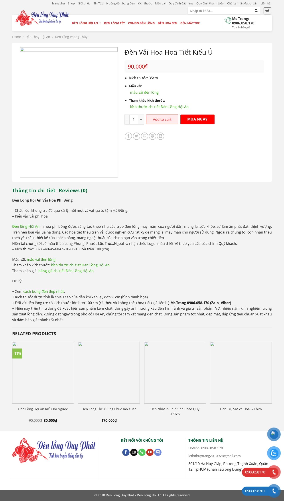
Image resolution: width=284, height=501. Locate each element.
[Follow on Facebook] (126, 452)
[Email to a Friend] (144, 136)
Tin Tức (98, 3)
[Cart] (268, 10)
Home (16, 37)
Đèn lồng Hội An (25, 226)
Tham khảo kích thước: (147, 100)
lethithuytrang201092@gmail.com (214, 455)
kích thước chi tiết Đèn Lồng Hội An (159, 106)
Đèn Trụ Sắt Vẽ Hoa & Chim (241, 409)
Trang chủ (58, 3)
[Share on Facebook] (128, 136)
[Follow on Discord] (158, 452)
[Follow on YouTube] (150, 452)
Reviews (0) (73, 190)
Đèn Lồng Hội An (85, 23)
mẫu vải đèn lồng (144, 92)
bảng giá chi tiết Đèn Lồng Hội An (66, 270)
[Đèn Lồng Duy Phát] (42, 18)
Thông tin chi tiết (34, 190)
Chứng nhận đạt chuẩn (242, 3)
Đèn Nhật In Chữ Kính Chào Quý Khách (174, 411)
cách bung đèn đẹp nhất (43, 291)
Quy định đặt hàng (181, 3)
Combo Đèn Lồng (141, 23)
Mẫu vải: (135, 86)
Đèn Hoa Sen (167, 23)
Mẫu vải (160, 3)
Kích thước (145, 3)
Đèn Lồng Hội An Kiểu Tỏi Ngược (43, 409)
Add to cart (162, 119)
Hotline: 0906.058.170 (205, 448)
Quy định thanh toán (210, 3)
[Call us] (142, 452)
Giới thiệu (84, 3)
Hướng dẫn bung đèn (120, 3)
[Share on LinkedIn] (160, 136)
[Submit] (256, 11)
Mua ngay (197, 119)
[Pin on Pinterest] (152, 136)
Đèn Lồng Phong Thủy (71, 37)
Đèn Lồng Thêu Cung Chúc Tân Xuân (109, 409)
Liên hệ (265, 3)
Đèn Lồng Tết (114, 23)
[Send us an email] (134, 452)
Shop (71, 3)
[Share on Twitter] (136, 136)
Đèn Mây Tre (190, 23)
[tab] (34, 190)
